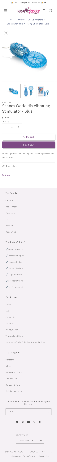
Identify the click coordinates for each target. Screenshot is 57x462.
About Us (10, 323)
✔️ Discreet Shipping (15, 255)
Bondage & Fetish (13, 385)
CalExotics (10, 200)
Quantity (5, 121)
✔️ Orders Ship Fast (14, 249)
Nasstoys (10, 225)
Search (9, 304)
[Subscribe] (48, 411)
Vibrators (20, 19)
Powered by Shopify (33, 452)
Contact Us (10, 317)
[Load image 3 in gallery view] (43, 91)
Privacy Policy (12, 329)
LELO (8, 219)
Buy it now (28, 144)
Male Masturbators (14, 372)
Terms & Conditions (14, 336)
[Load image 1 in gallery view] (13, 91)
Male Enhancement (14, 391)
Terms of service (29, 456)
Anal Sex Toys (12, 378)
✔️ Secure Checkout (15, 268)
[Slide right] (54, 92)
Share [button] (7, 175)
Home (9, 19)
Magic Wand (11, 232)
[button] (5, 11)
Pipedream (10, 213)
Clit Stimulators (35, 19)
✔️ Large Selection (14, 274)
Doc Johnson (11, 206)
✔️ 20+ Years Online (14, 281)
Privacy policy (16, 456)
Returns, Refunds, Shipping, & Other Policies (25, 342)
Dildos (8, 366)
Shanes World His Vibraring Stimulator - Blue (28, 23)
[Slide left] (3, 92)
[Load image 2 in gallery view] (28, 91)
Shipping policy (43, 456)
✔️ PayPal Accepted (14, 287)
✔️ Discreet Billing (14, 262)
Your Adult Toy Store (17, 452)
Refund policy (47, 452)
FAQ (7, 311)
